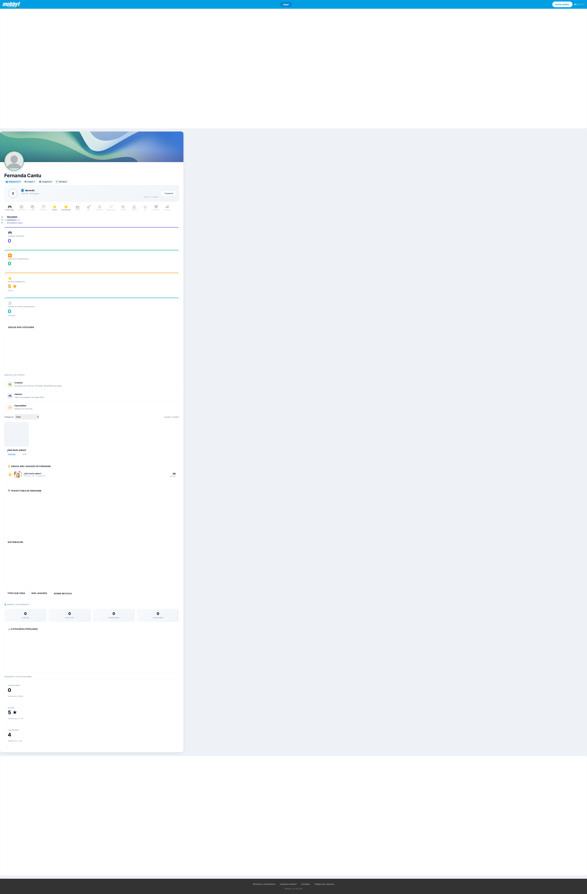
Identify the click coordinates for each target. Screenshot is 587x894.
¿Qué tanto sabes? (16, 450)
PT (583, 4)
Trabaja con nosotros (324, 884)
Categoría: (9, 417)
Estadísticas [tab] (14, 222)
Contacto (305, 884)
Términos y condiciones (264, 884)
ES (575, 4)
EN (579, 4)
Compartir (168, 193)
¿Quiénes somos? (288, 884)
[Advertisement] (293, 68)
